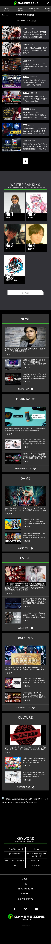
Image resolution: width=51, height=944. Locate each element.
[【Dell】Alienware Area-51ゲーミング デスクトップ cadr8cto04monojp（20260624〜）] (25, 814)
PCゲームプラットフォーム (15, 849)
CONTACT (25, 894)
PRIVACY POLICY (25, 889)
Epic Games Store (14, 854)
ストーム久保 (36, 865)
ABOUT (25, 879)
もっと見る (25, 292)
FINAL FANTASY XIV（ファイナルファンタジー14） (36, 855)
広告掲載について (25, 899)
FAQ (25, 884)
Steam (36, 849)
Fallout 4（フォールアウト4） (14, 861)
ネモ (14, 865)
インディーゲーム (36, 861)
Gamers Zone (7, 15)
